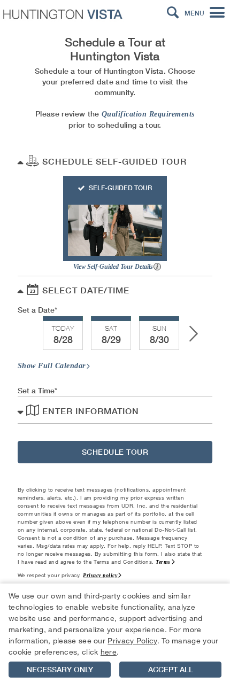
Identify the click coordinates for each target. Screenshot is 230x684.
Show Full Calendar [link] (52, 366)
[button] (172, 12)
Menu (194, 13)
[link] (63, 333)
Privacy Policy (132, 640)
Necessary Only (60, 669)
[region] (115, 634)
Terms (163, 562)
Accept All (170, 669)
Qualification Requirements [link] (148, 114)
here (109, 651)
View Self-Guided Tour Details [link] (114, 266)
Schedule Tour (115, 452)
